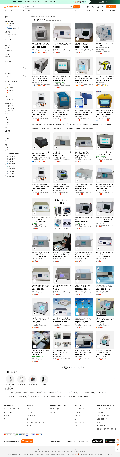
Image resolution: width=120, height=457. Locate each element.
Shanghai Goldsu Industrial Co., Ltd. (105, 51)
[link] (117, 440)
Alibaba (33, 16)
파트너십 (99, 422)
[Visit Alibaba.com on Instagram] (108, 429)
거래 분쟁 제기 (77, 415)
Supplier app (55, 441)
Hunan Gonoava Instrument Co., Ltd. (84, 84)
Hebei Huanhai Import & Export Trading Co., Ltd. (41, 50)
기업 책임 (6, 415)
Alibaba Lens (13, 441)
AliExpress (35, 449)
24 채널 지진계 (37, 124)
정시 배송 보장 (31, 415)
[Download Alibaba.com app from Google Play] (110, 441)
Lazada (60, 449)
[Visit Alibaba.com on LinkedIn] (101, 429)
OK (26, 68)
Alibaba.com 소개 (8, 405)
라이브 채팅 (76, 412)
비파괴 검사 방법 (84, 396)
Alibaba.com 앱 (70, 441)
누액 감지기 (45, 396)
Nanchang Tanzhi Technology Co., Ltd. (84, 118)
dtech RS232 (22, 396)
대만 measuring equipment (73, 128)
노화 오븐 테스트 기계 (58, 396)
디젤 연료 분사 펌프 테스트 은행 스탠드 (55, 124)
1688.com (42, 449)
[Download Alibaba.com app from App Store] (97, 441)
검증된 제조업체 (54, 409)
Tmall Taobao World (51, 449)
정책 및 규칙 (30, 425)
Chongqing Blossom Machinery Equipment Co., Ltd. (62, 85)
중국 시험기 (10, 392)
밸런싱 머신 (101, 392)
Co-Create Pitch (8, 412)
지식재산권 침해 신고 (79, 422)
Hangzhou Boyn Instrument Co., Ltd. (105, 118)
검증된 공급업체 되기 (102, 419)
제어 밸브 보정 (107, 124)
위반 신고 (76, 425)
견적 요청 (52, 412)
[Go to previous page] (62, 367)
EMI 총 (75, 392)
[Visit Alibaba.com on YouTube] (112, 429)
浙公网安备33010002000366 (88, 454)
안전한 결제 (30, 409)
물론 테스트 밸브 (58, 128)
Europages (85, 449)
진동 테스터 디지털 (36, 392)
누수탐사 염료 (34, 396)
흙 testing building (64, 392)
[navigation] (17, 192)
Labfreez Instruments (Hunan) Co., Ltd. (41, 118)
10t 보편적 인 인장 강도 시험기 (41, 128)
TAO (74, 449)
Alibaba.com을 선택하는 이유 (11, 409)
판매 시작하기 (100, 412)
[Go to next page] (83, 367)
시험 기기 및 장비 (42, 16)
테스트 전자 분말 (89, 128)
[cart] (93, 7)
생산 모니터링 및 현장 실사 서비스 (36, 422)
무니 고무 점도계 (84, 124)
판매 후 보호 (30, 419)
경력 (5, 419)
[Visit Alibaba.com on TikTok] (115, 429)
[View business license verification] (76, 454)
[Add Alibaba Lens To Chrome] (27, 441)
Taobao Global (67, 449)
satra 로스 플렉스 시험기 (88, 392)
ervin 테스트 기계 (50, 392)
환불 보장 (29, 412)
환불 (74, 419)
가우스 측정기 (72, 396)
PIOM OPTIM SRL (101, 84)
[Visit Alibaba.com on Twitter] (105, 429)
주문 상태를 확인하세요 (103, 415)
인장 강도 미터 (10, 396)
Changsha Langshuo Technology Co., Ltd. (62, 118)
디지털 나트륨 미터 (22, 392)
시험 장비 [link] (52, 16)
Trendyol (78, 449)
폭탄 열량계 (72, 124)
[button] (71, 7)
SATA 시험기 (96, 124)
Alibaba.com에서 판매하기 (104, 409)
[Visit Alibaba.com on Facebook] (98, 429)
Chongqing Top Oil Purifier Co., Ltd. (41, 159)
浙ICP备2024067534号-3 (105, 454)
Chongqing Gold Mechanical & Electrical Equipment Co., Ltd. (62, 50)
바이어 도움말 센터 (78, 409)
